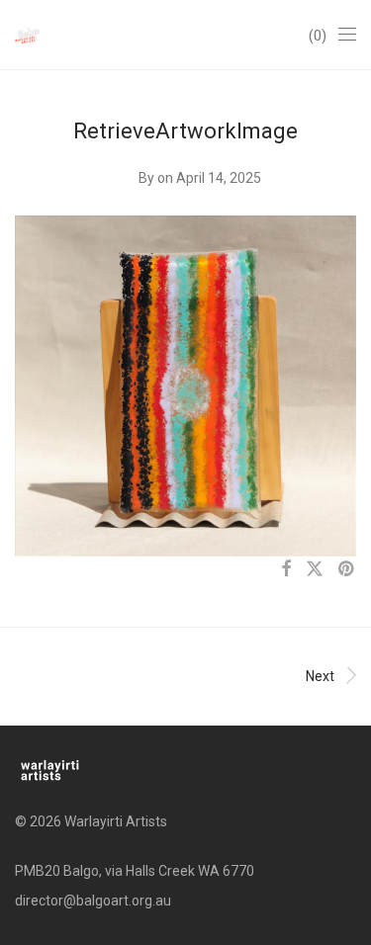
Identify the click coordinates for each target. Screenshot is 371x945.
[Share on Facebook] (286, 569)
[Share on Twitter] (315, 569)
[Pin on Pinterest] (347, 569)
